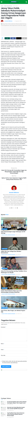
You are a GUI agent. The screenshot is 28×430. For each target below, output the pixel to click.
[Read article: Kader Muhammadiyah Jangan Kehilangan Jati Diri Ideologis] (14, 223)
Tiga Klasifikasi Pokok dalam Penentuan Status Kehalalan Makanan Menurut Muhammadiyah (15, 414)
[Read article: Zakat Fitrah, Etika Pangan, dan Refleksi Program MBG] (14, 302)
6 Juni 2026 (18, 274)
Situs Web (3, 355)
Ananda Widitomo (8, 21)
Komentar (3, 327)
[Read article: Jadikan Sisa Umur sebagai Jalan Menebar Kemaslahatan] (14, 243)
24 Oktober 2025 (11, 417)
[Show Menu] (1, 2)
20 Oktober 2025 (11, 410)
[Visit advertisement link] (14, 382)
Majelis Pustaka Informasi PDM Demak (8, 254)
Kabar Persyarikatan (8, 5)
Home (2, 5)
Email (2, 349)
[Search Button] (26, 2)
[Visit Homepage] (14, 2)
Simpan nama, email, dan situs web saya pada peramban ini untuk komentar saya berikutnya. (14, 362)
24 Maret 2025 (10, 404)
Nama (2, 343)
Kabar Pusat (15, 5)
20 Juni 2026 (18, 254)
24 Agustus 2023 (18, 21)
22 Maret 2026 (19, 313)
